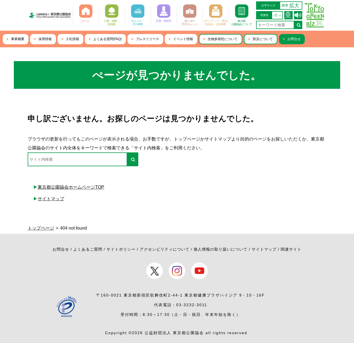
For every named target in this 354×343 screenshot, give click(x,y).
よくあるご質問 (87, 249)
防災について (263, 39)
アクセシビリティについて (164, 249)
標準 (285, 5)
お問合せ (294, 39)
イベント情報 (183, 39)
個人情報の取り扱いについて (221, 249)
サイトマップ (51, 198)
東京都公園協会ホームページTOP (71, 187)
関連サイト (291, 249)
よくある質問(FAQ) (107, 39)
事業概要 (17, 39)
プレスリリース (147, 39)
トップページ (41, 228)
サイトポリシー (121, 249)
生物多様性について (223, 39)
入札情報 (72, 39)
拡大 (294, 5)
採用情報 (45, 39)
